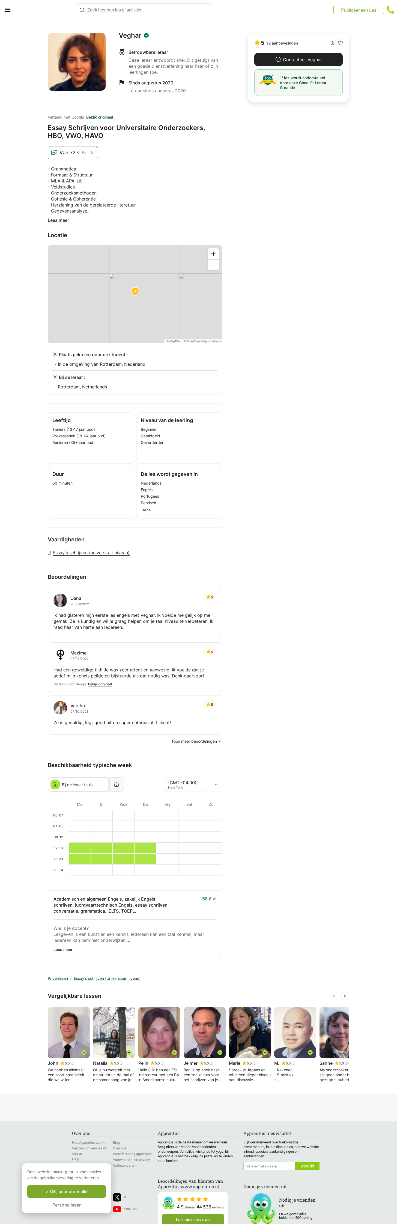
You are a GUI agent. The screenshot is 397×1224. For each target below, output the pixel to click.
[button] (340, 43)
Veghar (130, 35)
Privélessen (58, 978)
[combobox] (144, 9)
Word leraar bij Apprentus (132, 1154)
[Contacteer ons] (390, 10)
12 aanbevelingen (282, 43)
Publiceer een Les (358, 10)
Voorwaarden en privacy (131, 1160)
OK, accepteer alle (68, 1191)
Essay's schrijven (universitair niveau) (91, 552)
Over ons (120, 1148)
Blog (116, 1142)
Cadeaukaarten (124, 1165)
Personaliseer (66, 1205)
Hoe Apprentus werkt (88, 1142)
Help (75, 1159)
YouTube (131, 1209)
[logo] (45, 9)
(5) (72, 1063)
